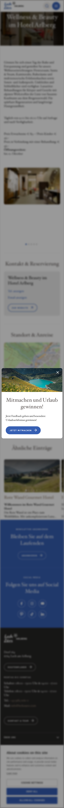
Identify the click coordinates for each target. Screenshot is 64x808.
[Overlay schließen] (58, 373)
